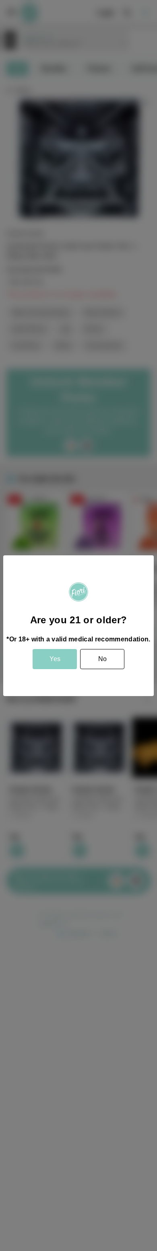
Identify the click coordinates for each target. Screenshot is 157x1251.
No (102, 658)
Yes (55, 658)
